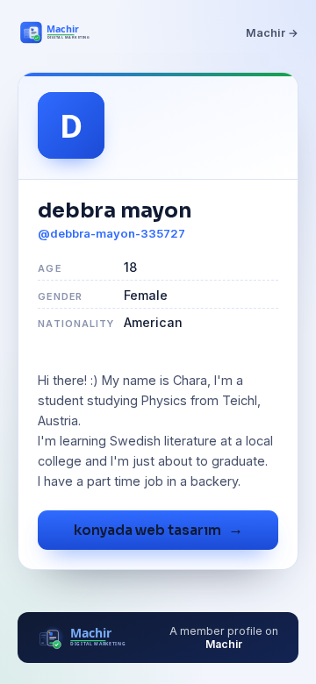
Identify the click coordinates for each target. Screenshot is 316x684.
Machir (223, 644)
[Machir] (64, 32)
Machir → (272, 32)
